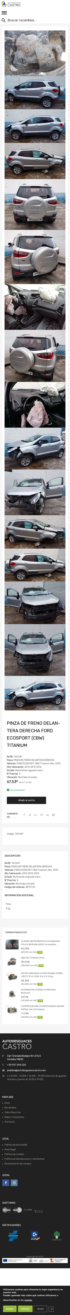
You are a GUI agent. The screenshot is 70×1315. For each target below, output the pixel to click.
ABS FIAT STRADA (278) (32, 958)
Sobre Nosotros (13, 1112)
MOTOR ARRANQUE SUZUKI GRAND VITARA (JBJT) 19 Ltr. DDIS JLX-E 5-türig (42, 975)
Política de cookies (14, 1154)
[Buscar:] (32, 20)
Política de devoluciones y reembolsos (24, 1159)
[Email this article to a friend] (53, 815)
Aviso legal (10, 1149)
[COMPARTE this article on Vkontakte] (47, 815)
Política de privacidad (16, 1144)
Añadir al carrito (26, 800)
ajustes (28, 1300)
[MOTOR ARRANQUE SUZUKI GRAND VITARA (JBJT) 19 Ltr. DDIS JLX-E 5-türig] (12, 976)
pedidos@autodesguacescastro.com (26, 1070)
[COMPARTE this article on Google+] (35, 815)
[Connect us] (5, 1183)
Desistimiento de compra (18, 1163)
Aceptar (9, 1309)
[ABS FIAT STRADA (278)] (12, 961)
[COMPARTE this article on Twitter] (29, 815)
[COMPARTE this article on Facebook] (23, 815)
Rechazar (25, 1309)
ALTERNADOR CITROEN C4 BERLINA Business (38, 991)
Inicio (7, 1103)
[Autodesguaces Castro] (16, 3)
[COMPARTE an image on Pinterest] (41, 815)
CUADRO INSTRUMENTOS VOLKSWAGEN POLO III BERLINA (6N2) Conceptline (40, 943)
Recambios (10, 1107)
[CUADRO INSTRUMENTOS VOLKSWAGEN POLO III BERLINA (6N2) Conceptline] (12, 944)
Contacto (10, 1121)
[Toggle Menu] (4, 13)
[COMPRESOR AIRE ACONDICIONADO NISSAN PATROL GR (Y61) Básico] (12, 1009)
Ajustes (40, 1309)
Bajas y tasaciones (14, 1117)
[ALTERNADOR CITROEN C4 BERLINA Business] (12, 993)
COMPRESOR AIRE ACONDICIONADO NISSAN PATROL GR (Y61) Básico (42, 1008)
